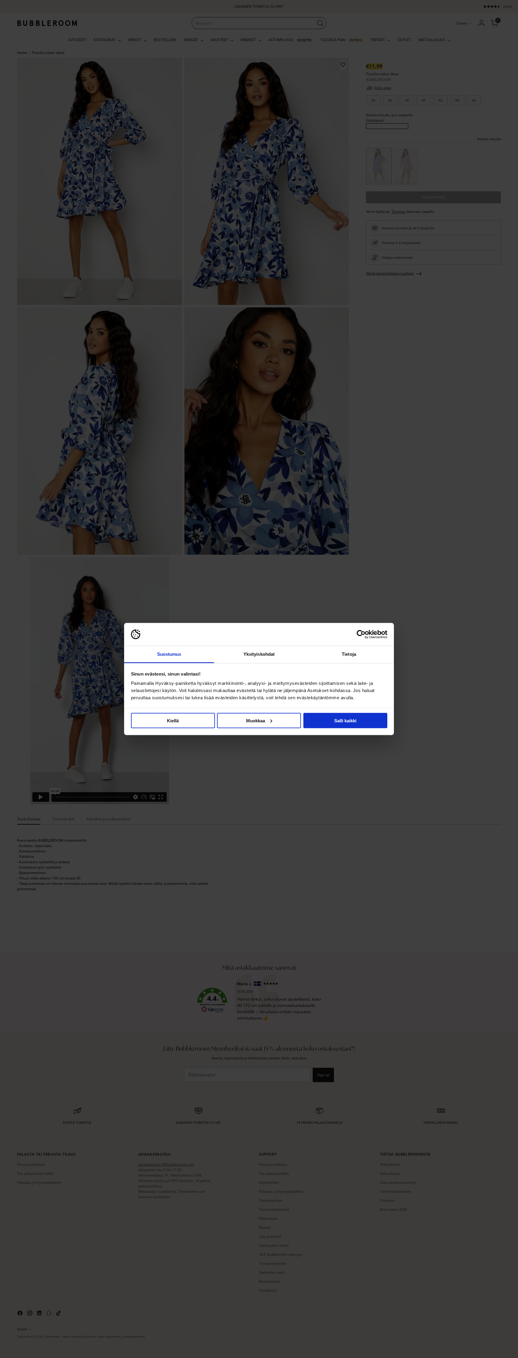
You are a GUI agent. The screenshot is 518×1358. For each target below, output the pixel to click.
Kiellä (173, 720)
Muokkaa (255, 720)
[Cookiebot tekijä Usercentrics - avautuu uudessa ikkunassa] (361, 634)
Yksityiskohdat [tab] (259, 654)
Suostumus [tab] (169, 654)
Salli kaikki (345, 720)
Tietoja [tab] (349, 654)
